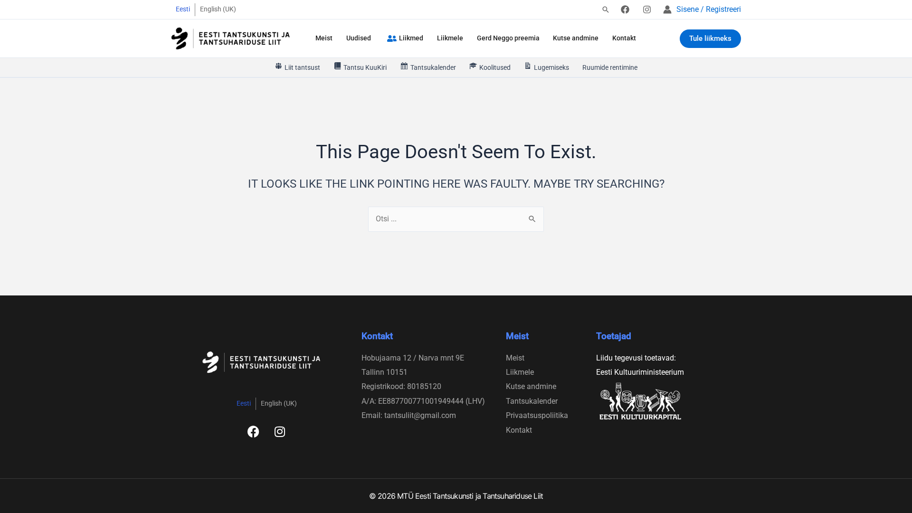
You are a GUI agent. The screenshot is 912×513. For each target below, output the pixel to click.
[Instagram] (647, 9)
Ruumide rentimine (609, 67)
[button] (605, 10)
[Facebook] (625, 9)
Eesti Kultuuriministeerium (640, 372)
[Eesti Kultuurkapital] (659, 401)
